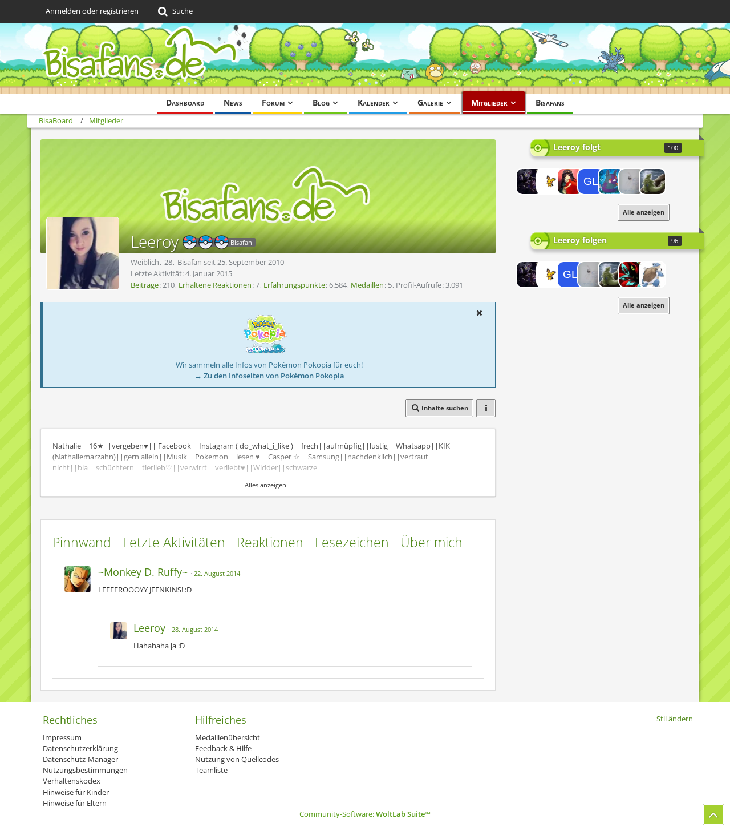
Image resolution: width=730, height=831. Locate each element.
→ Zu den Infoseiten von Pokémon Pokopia (269, 375)
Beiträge (145, 285)
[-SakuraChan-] (632, 181)
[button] (479, 312)
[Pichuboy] (549, 181)
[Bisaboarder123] (652, 181)
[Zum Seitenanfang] (713, 814)
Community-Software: (365, 814)
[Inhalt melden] (464, 570)
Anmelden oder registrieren (92, 11)
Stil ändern (674, 718)
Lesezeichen (352, 542)
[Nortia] (570, 181)
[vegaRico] (632, 274)
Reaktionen (270, 542)
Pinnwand (81, 542)
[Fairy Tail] (529, 181)
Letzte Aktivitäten (174, 542)
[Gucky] (611, 181)
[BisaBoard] (365, 58)
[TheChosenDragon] (652, 274)
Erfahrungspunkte (294, 285)
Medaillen (367, 285)
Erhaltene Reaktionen (215, 285)
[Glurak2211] (591, 181)
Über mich (431, 542)
